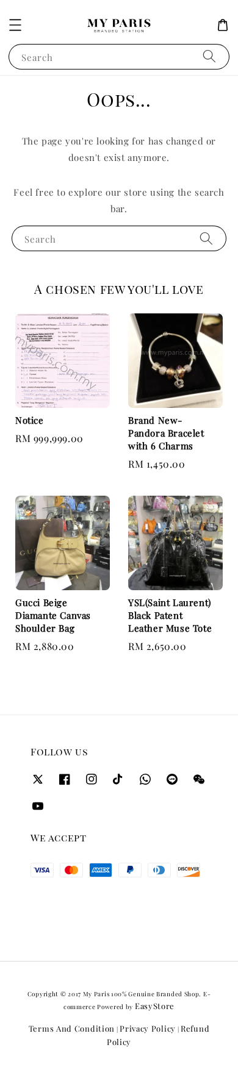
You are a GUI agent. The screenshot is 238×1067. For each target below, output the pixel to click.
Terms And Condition (72, 1028)
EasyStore (155, 1006)
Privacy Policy (148, 1028)
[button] (15, 25)
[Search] (209, 56)
